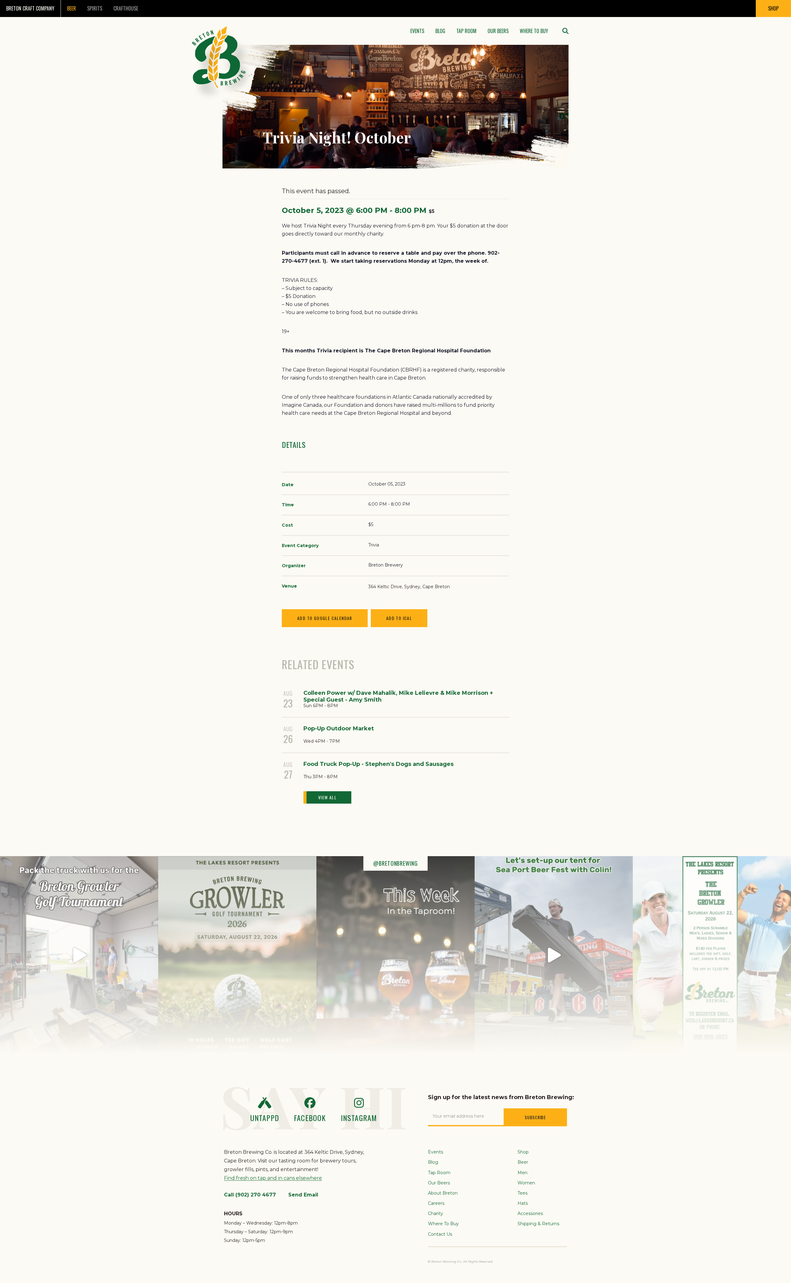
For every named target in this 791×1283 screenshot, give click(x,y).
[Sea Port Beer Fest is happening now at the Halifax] (554, 955)
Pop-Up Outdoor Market (338, 728)
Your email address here (458, 1116)
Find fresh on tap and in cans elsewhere (273, 1178)
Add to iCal (399, 618)
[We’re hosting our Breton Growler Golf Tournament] (237, 955)
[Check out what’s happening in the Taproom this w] (395, 955)
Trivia (373, 545)
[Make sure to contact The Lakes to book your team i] (712, 955)
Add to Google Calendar (324, 618)
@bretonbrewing (395, 863)
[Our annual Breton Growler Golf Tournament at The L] (79, 955)
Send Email (303, 1195)
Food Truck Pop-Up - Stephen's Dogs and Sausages (378, 764)
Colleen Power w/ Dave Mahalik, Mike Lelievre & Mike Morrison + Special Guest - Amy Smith (398, 696)
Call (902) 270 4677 (250, 1195)
